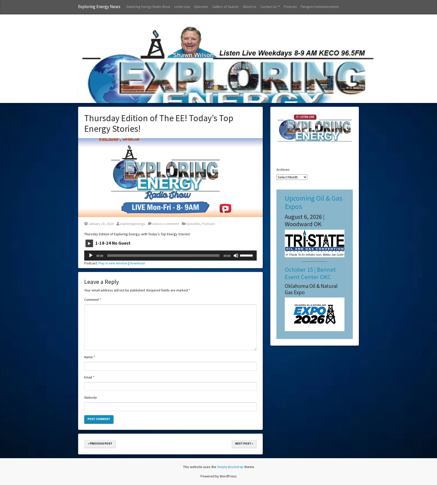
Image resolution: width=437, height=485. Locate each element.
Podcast (290, 6)
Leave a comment (165, 223)
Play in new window (112, 263)
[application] (170, 255)
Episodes (201, 6)
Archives (283, 169)
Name (89, 357)
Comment (92, 299)
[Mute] (235, 255)
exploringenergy (132, 223)
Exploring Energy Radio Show (148, 6)
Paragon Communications (320, 6)
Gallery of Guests (225, 6)
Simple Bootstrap (230, 467)
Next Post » (244, 443)
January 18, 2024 (101, 223)
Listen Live (182, 6)
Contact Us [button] (268, 6)
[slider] (247, 255)
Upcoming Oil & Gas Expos (313, 202)
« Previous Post (100, 443)
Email (89, 377)
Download (137, 263)
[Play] (90, 255)
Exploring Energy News (99, 6)
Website (90, 397)
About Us (249, 6)
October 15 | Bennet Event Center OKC (310, 273)
